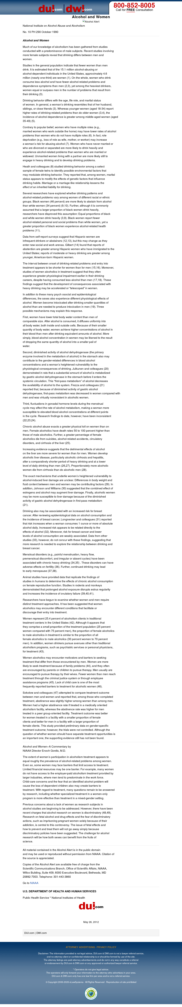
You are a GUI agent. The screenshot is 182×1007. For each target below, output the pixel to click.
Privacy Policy (106, 947)
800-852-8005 (134, 5)
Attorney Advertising (80, 947)
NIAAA (34, 883)
